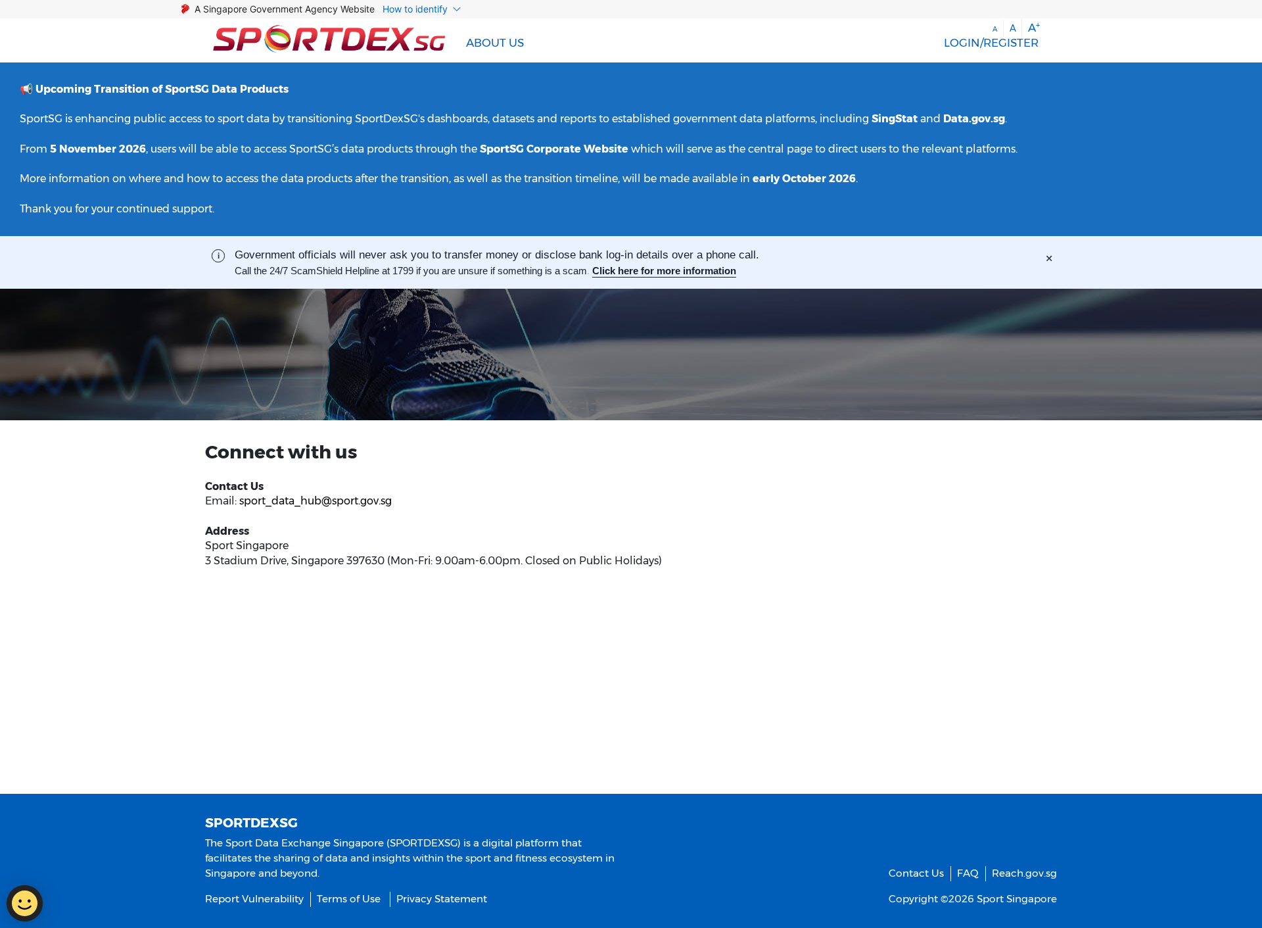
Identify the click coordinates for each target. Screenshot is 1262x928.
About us (495, 42)
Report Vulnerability (254, 898)
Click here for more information (664, 270)
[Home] (329, 40)
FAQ (968, 873)
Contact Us (916, 873)
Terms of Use (349, 898)
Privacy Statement (441, 898)
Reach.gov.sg (1024, 873)
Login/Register (991, 42)
